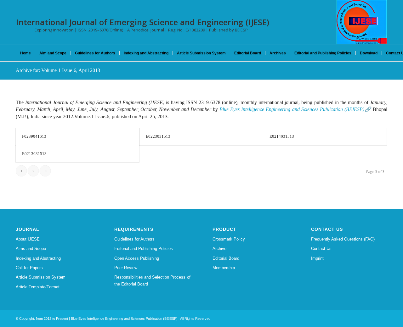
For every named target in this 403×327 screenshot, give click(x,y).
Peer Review (125, 267)
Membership (224, 267)
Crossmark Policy (229, 239)
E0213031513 (34, 153)
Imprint (317, 258)
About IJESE (28, 239)
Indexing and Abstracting (38, 258)
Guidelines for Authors (134, 239)
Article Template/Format (38, 287)
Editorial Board (226, 258)
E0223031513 (158, 136)
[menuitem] (25, 53)
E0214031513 (282, 136)
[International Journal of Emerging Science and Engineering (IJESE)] (362, 22)
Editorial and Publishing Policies (143, 248)
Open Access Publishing (136, 258)
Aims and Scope (31, 248)
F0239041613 (34, 136)
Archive (219, 248)
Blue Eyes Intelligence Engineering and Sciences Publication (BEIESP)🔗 (295, 109)
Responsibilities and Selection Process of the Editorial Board (152, 280)
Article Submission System (40, 277)
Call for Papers (29, 267)
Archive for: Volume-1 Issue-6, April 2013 (58, 70)
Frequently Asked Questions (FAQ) (343, 239)
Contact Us (321, 248)
